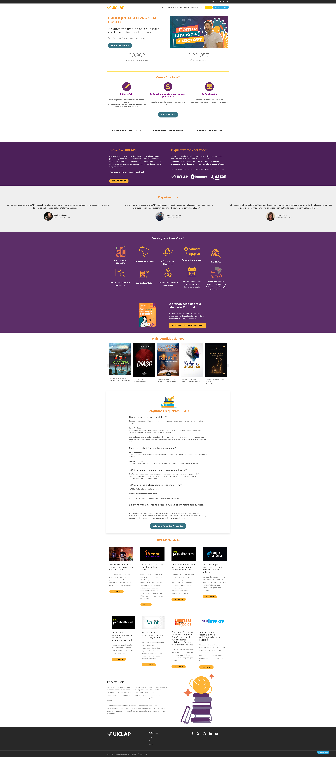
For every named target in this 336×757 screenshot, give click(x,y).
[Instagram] (212, 1)
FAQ (150, 737)
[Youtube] (216, 1)
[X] (223, 1)
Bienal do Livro (196, 7)
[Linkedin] (227, 1)
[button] (120, 45)
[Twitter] (198, 734)
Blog (164, 7)
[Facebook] (220, 1)
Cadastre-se (153, 733)
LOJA (151, 745)
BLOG (151, 741)
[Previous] (2, 211)
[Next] (334, 211)
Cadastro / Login (221, 7)
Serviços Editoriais (175, 7)
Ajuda (186, 7)
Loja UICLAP (166, 432)
